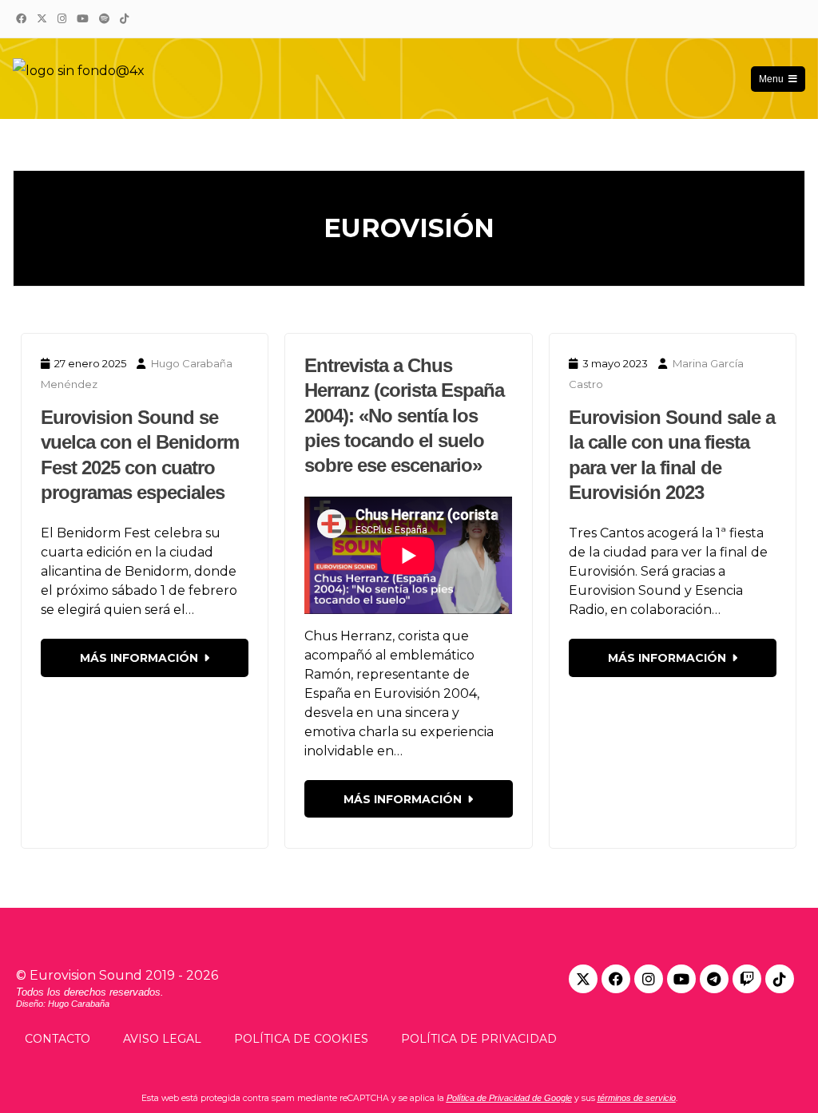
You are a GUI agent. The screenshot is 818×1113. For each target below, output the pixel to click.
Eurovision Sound (86, 975)
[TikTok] (123, 18)
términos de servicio (637, 1098)
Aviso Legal (162, 1039)
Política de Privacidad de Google (509, 1098)
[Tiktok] (779, 978)
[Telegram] (714, 978)
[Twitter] (41, 18)
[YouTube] (82, 18)
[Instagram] (61, 18)
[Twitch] (747, 978)
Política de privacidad (479, 1039)
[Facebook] (20, 18)
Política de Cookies (301, 1039)
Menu (771, 79)
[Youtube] (681, 978)
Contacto (57, 1039)
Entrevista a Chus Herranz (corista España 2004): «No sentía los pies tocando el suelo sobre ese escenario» (404, 415)
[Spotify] (103, 18)
